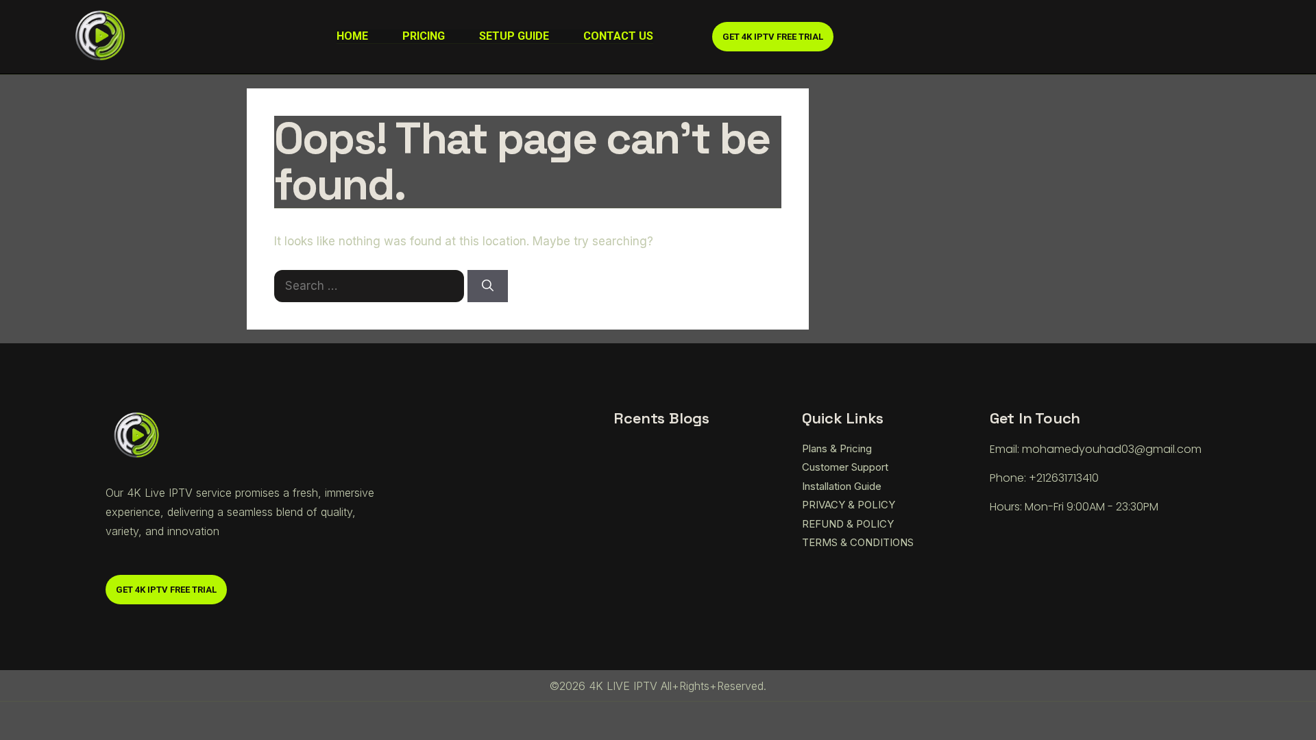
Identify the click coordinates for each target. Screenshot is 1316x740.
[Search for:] (370, 286)
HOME (352, 35)
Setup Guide (514, 35)
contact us (618, 35)
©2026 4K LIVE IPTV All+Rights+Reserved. (658, 686)
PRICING (423, 35)
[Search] (487, 286)
